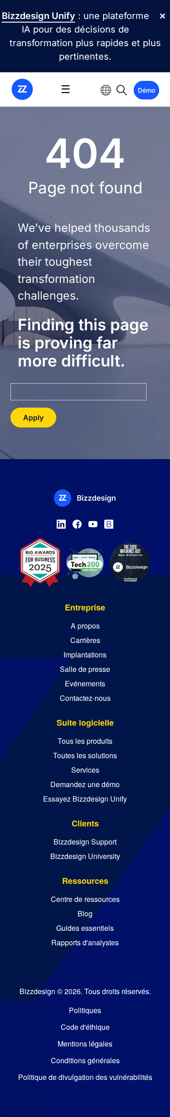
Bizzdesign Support (85, 841)
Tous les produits (85, 741)
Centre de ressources (85, 899)
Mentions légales (85, 1043)
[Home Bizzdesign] (22, 89)
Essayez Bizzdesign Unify (85, 798)
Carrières (85, 640)
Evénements (85, 683)
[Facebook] (77, 522)
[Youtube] (92, 522)
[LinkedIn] (61, 522)
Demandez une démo (85, 784)
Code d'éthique (85, 1027)
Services (85, 770)
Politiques (85, 1010)
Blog (85, 913)
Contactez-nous (85, 698)
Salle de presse (85, 669)
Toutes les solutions (85, 755)
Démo (146, 90)
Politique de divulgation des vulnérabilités (85, 1077)
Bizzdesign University (85, 856)
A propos (85, 625)
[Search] (122, 89)
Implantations (85, 654)
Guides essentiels (85, 928)
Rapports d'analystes (85, 942)
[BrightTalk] (108, 522)
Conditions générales (85, 1060)
